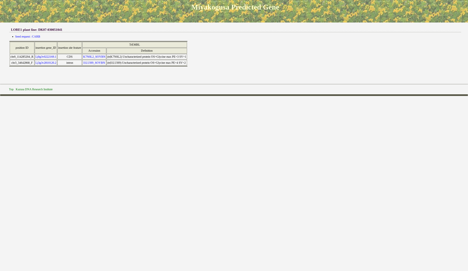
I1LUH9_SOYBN (94, 62)
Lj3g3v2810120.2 (45, 62)
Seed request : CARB (27, 36)
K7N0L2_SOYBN (94, 56)
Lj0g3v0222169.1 (45, 56)
